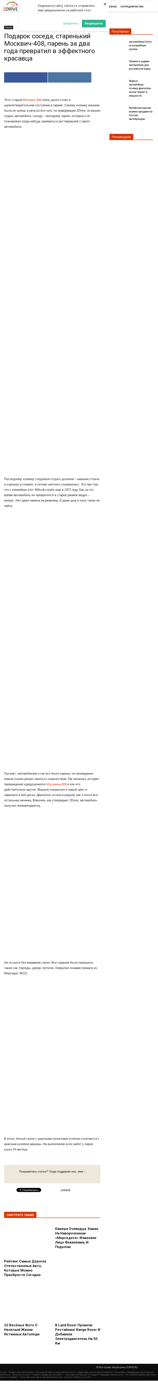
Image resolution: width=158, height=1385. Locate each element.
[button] (150, 7)
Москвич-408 (32, 100)
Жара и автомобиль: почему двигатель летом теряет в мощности (140, 88)
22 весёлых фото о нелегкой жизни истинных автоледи (22, 1329)
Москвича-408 (56, 784)
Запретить (71, 23)
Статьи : (4, 1372)
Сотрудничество (131, 6)
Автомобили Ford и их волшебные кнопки (140, 45)
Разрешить (94, 23)
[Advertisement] (52, 334)
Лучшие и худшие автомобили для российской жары (140, 65)
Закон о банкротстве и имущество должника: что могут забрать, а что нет (55, 1377)
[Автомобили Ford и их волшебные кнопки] (117, 44)
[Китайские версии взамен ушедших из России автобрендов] (117, 110)
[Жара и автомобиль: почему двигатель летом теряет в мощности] (117, 83)
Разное (112, 6)
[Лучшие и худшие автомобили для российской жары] (117, 64)
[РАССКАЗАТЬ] (69, 77)
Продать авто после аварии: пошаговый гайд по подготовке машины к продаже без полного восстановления (60, 1372)
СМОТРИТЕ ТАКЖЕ (20, 1215)
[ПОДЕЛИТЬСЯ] (26, 77)
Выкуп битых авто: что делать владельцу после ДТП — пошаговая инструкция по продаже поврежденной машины (68, 1374)
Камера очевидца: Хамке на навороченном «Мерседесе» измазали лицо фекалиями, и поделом (76, 1238)
